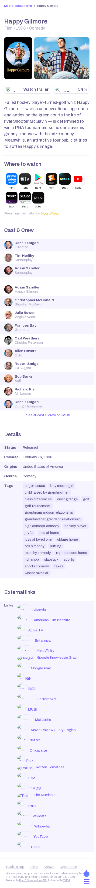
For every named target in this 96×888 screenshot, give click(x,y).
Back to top (15, 867)
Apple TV (35, 630)
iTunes (35, 847)
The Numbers (44, 795)
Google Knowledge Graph (58, 657)
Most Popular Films (18, 5)
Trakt (31, 806)
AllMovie (39, 610)
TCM (31, 778)
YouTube (40, 836)
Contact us (68, 867)
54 (82, 89)
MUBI (32, 709)
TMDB (35, 788)
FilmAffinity (45, 651)
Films (34, 867)
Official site (38, 750)
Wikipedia (42, 826)
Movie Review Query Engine (53, 730)
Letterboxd (46, 699)
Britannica (43, 640)
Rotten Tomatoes (50, 767)
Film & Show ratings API (33, 880)
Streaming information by (22, 213)
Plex (29, 761)
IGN (28, 678)
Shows (49, 867)
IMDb (32, 689)
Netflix (34, 740)
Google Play (41, 668)
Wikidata (39, 816)
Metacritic (43, 720)
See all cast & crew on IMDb (48, 415)
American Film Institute (52, 620)
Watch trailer (36, 89)
